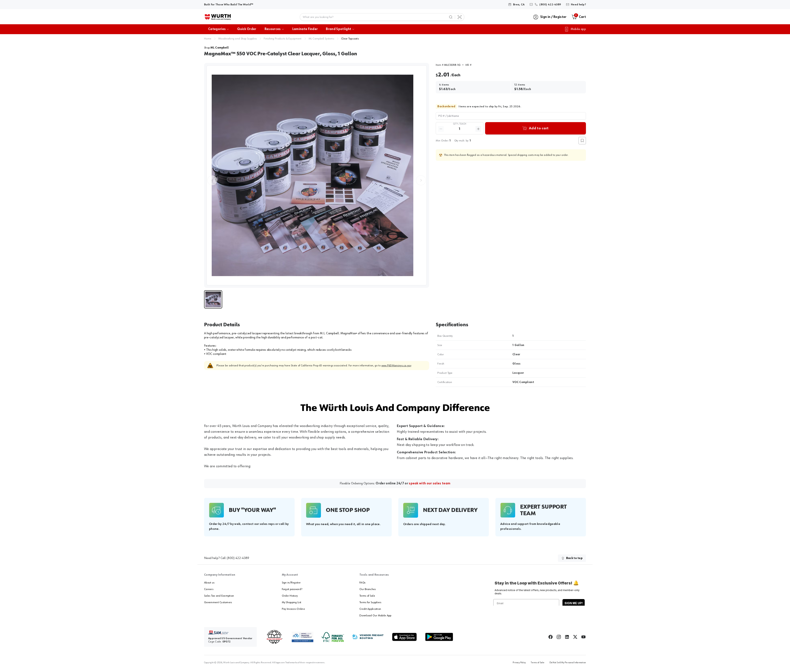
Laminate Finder (305, 29)
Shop (216, 47)
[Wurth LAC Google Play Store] (439, 637)
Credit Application (370, 609)
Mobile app (578, 29)
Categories (217, 29)
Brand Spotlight (338, 29)
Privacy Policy (519, 662)
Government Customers (218, 602)
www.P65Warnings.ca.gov (396, 365)
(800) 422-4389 (238, 558)
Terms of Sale (367, 595)
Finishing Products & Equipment (282, 38)
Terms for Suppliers (370, 602)
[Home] (217, 17)
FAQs (362, 582)
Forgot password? (292, 589)
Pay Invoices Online (293, 609)
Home (207, 38)
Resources (273, 29)
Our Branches (367, 589)
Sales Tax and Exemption (219, 595)
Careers (208, 589)
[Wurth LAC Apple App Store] (404, 637)
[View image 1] (317, 175)
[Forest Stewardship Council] (333, 637)
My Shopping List (291, 602)
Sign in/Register (291, 582)
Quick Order (246, 29)
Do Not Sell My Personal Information (568, 662)
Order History (290, 595)
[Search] (450, 17)
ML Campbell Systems (321, 38)
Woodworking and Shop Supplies (237, 38)
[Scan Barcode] (459, 17)
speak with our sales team (429, 483)
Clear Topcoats (350, 38)
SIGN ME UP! (574, 603)
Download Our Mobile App (375, 615)
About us (209, 582)
